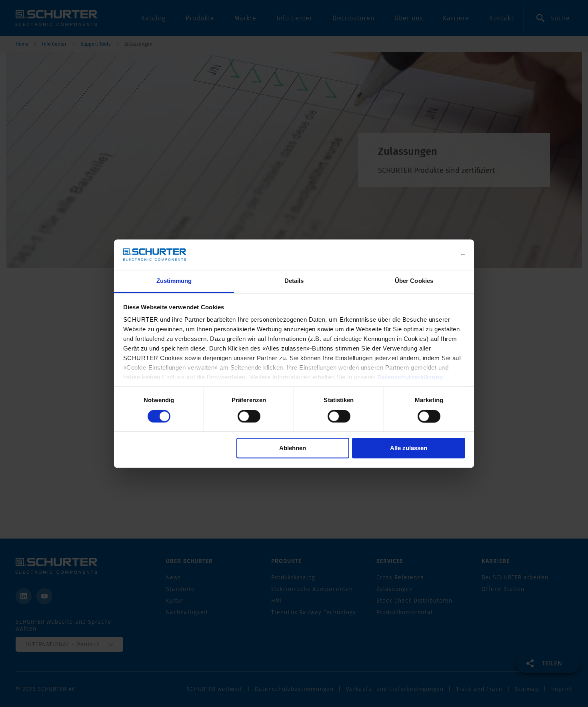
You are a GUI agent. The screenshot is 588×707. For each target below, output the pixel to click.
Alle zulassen (408, 448)
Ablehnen (292, 448)
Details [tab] (294, 281)
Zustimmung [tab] (174, 281)
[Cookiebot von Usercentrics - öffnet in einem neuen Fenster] (430, 254)
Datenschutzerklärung (410, 377)
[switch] (249, 416)
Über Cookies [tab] (414, 281)
